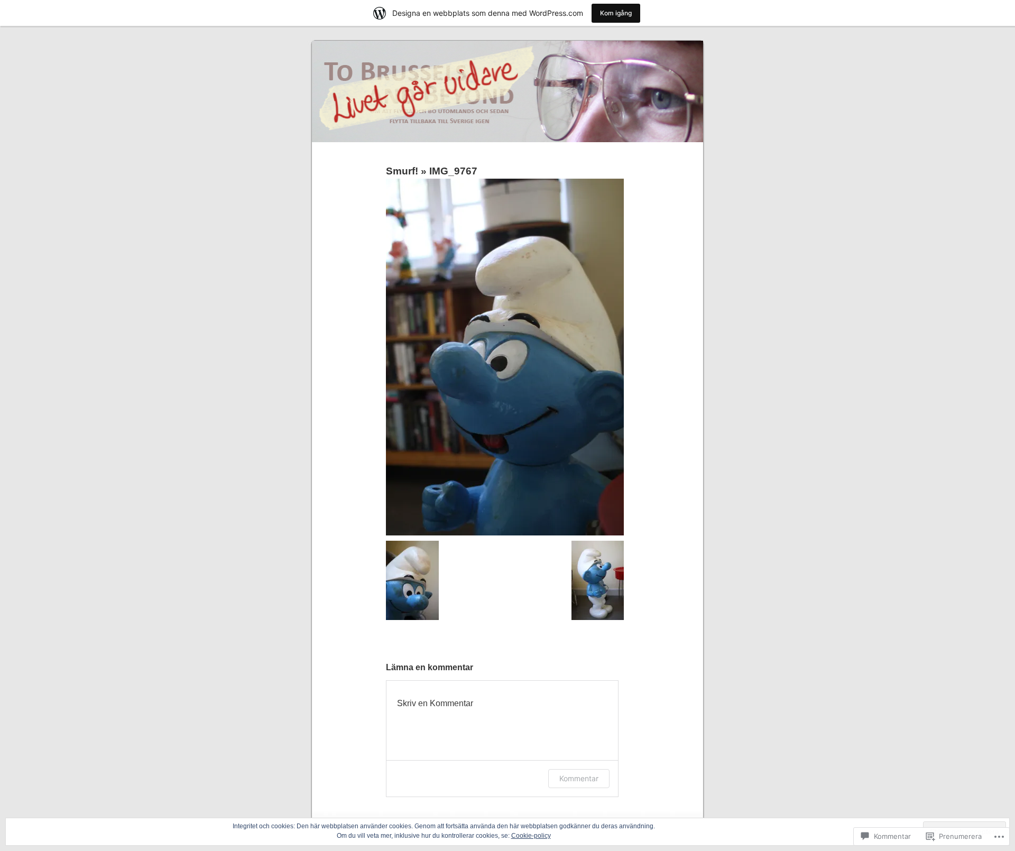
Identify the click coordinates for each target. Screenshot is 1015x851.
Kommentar (578, 778)
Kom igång (616, 13)
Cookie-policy (531, 835)
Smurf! (402, 171)
